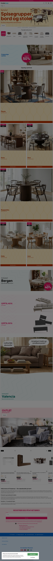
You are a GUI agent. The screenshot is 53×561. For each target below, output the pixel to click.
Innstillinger (32, 557)
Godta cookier (33, 554)
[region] (20, 555)
